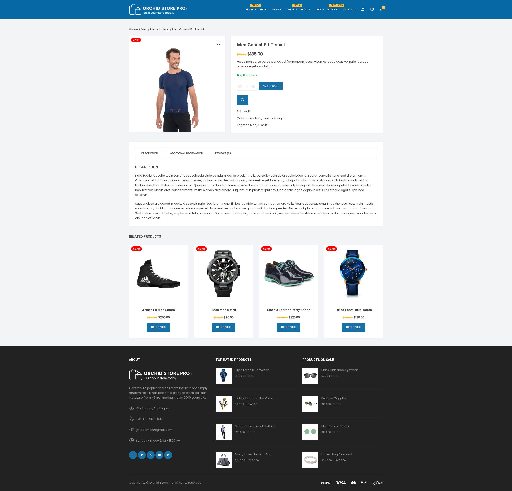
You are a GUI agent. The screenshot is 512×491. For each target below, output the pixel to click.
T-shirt (263, 125)
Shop (292, 8)
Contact (349, 9)
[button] (218, 43)
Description (149, 153)
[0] (381, 9)
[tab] (149, 153)
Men (318, 9)
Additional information (186, 153)
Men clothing (159, 29)
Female (276, 9)
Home (251, 8)
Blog (263, 9)
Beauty (305, 9)
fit (247, 125)
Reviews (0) (223, 153)
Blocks (333, 8)
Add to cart (271, 86)
